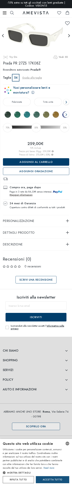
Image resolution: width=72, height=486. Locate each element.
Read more (49, 468)
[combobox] (67, 443)
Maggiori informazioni (21, 195)
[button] (33, 473)
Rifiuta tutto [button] (18, 479)
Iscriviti (36, 317)
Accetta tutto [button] (52, 479)
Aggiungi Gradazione (36, 171)
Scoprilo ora (36, 426)
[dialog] (36, 462)
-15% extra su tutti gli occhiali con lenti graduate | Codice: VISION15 (36, 4)
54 (16, 77)
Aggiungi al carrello (36, 162)
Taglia (7, 77)
